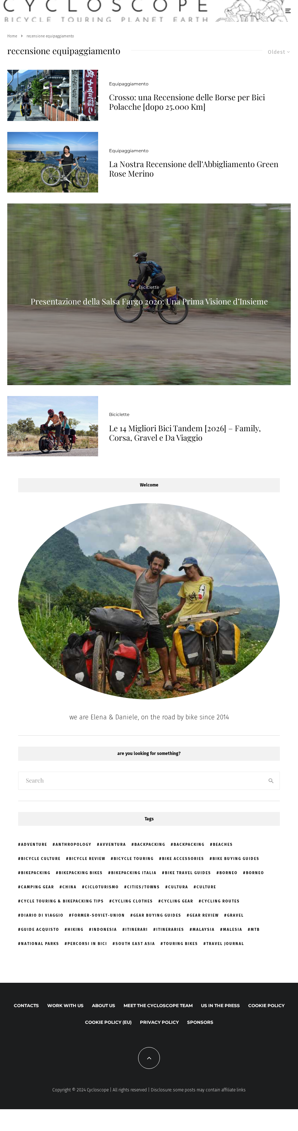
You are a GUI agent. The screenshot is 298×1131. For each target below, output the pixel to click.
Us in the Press (220, 1005)
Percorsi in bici (87, 944)
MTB (255, 930)
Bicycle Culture (41, 859)
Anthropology (74, 845)
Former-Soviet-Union (98, 915)
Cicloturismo (102, 887)
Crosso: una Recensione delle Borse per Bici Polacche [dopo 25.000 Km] (187, 102)
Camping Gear (37, 887)
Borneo (229, 873)
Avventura (113, 845)
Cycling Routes (221, 901)
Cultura (178, 887)
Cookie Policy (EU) (108, 1022)
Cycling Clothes (132, 901)
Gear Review (204, 915)
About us (103, 1005)
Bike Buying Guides (236, 859)
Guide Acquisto (40, 930)
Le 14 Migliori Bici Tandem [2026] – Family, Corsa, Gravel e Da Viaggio (185, 433)
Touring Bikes (181, 944)
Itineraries (170, 930)
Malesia (232, 930)
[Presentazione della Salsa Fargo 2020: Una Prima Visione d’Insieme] (149, 294)
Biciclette (119, 414)
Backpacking (149, 845)
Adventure (34, 845)
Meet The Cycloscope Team (158, 1005)
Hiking (76, 930)
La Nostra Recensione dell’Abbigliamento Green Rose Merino (193, 168)
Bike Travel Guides (188, 873)
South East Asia (135, 944)
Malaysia (204, 930)
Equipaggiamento (129, 83)
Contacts (26, 1005)
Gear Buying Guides (157, 915)
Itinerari (136, 930)
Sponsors (200, 1022)
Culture (206, 887)
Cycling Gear (177, 901)
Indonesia (104, 930)
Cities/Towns (143, 887)
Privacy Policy (159, 1022)
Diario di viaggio (42, 915)
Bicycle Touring (134, 859)
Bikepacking (36, 873)
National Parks (40, 944)
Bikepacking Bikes (81, 873)
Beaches (223, 845)
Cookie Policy (266, 1005)
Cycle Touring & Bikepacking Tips (62, 901)
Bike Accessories (183, 859)
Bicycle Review (87, 859)
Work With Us (65, 1005)
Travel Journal (225, 944)
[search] (271, 780)
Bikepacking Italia (134, 873)
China (70, 887)
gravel (235, 915)
